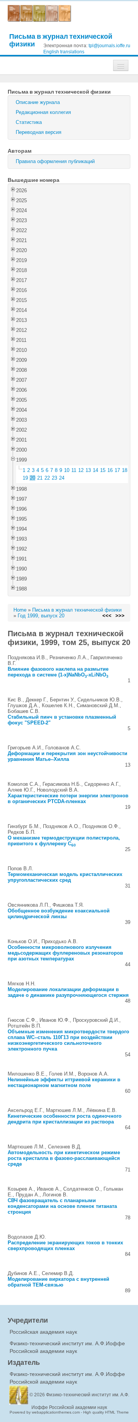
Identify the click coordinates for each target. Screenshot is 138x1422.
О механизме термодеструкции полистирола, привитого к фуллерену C (64, 840)
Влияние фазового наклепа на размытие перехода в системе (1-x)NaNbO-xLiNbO (58, 672)
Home (19, 610)
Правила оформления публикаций (55, 161)
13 (88, 470)
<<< (107, 616)
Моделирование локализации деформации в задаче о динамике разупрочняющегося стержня (68, 992)
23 (54, 478)
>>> (120, 616)
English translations (63, 51)
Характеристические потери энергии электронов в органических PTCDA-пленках (68, 798)
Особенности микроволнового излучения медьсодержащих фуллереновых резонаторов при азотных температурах (65, 953)
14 (95, 470)
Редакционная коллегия (43, 112)
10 (66, 470)
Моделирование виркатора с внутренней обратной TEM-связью (58, 1282)
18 (124, 470)
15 (102, 470)
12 (81, 470)
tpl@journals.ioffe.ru (109, 45)
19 (25, 478)
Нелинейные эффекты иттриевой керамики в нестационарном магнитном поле (64, 1082)
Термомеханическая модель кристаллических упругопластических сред (65, 877)
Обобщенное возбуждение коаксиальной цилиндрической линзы (59, 913)
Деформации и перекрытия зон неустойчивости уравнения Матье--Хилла (67, 756)
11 (73, 470)
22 (47, 478)
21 (40, 478)
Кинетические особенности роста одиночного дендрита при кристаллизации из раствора (65, 1119)
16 (110, 470)
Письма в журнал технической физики (60, 40)
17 (117, 470)
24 (61, 478)
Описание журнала (38, 102)
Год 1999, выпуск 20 (41, 616)
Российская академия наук (43, 1332)
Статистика (29, 122)
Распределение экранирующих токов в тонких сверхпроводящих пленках (65, 1245)
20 (32, 478)
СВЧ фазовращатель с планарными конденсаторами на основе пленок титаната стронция (62, 1206)
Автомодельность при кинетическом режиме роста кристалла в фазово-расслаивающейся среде (64, 1158)
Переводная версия (38, 132)
